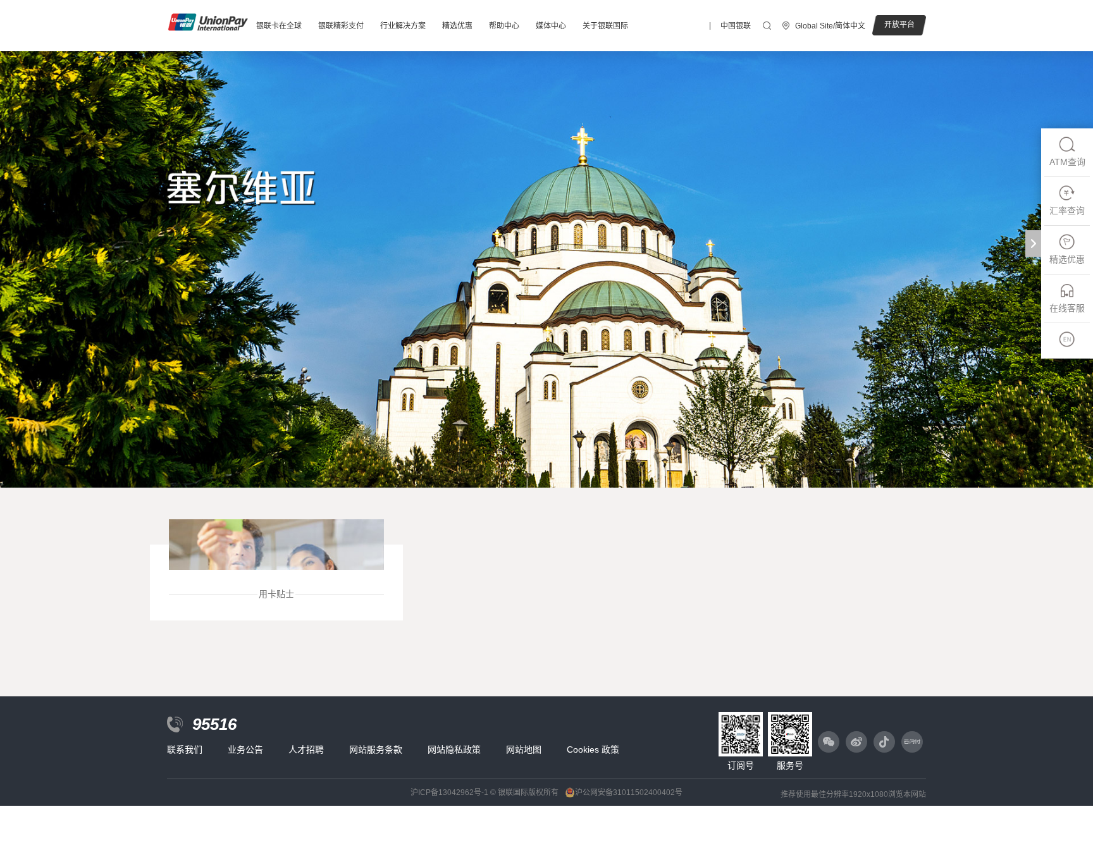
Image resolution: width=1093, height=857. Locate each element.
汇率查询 (1067, 211)
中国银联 (735, 26)
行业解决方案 (403, 26)
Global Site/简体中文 (830, 26)
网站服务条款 (375, 749)
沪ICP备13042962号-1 (449, 792)
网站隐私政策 (454, 749)
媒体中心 (551, 26)
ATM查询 (1067, 162)
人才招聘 (306, 749)
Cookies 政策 (593, 749)
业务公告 (245, 749)
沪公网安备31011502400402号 (628, 792)
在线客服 (1067, 308)
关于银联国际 (605, 26)
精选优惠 (457, 26)
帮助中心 (504, 26)
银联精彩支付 (341, 26)
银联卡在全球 (279, 26)
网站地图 (523, 749)
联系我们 (184, 749)
